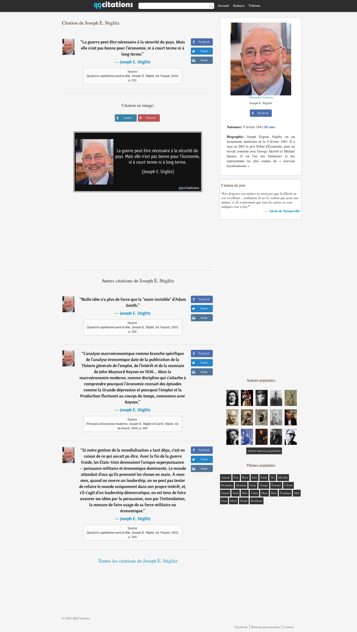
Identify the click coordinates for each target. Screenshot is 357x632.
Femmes (285, 493)
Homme (241, 485)
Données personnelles (265, 627)
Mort (233, 501)
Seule (243, 501)
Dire (244, 493)
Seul (235, 493)
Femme (276, 485)
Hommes (227, 485)
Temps (264, 485)
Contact (288, 627)
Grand (225, 493)
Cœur (254, 493)
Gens (253, 485)
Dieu (264, 493)
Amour (225, 477)
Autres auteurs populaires (264, 451)
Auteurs (239, 6)
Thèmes (254, 6)
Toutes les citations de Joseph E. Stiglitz (138, 560)
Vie (273, 477)
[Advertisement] (138, 233)
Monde (283, 477)
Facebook (241, 627)
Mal (296, 493)
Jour (224, 501)
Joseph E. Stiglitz (135, 62)
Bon (274, 493)
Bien (245, 477)
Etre (254, 477)
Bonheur (256, 501)
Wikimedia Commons (261, 97)
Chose (288, 485)
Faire (264, 477)
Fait (236, 477)
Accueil (223, 6)
